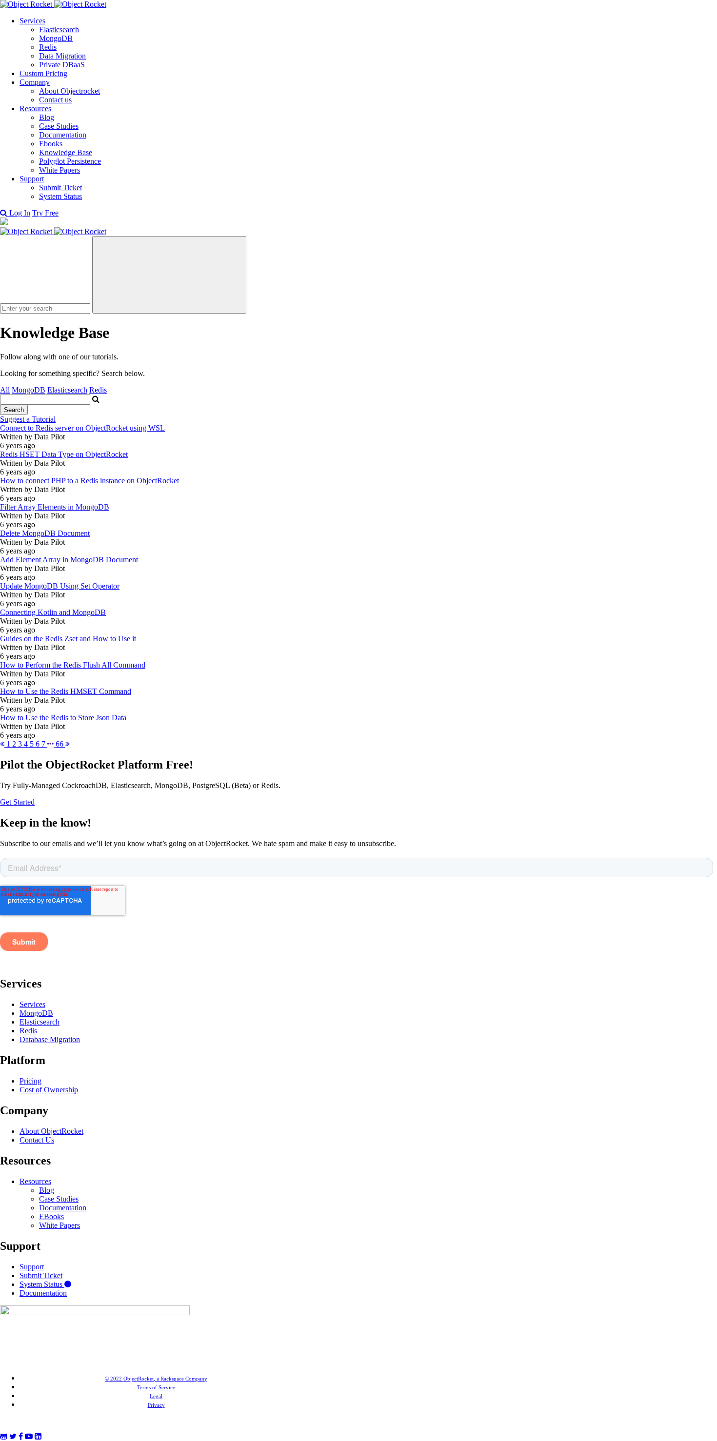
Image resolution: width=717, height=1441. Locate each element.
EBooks (51, 1216)
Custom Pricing (43, 73)
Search (14, 410)
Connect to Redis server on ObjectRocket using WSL (82, 428)
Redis (48, 47)
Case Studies (59, 126)
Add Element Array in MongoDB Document (69, 559)
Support (32, 179)
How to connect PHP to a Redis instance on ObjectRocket (89, 480)
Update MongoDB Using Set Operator (60, 586)
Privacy (156, 1405)
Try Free (45, 213)
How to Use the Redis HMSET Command (65, 691)
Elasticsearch (59, 29)
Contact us (55, 100)
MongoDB (56, 38)
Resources (35, 108)
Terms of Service (156, 1387)
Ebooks (50, 143)
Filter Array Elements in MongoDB (54, 507)
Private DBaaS (62, 64)
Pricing (30, 1081)
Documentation (62, 135)
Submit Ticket (60, 187)
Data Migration (62, 56)
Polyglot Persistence (70, 161)
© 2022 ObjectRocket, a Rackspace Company (156, 1379)
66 (60, 744)
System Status (60, 196)
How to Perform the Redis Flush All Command (72, 665)
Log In (19, 213)
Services (32, 21)
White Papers (59, 170)
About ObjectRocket (51, 1131)
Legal (156, 1396)
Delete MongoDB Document (45, 533)
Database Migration (50, 1039)
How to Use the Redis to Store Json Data (63, 717)
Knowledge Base (65, 152)
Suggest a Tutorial (28, 419)
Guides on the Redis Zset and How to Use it (68, 638)
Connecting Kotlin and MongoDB (53, 612)
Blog (46, 117)
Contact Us (37, 1140)
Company (35, 82)
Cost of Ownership (49, 1090)
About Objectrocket (69, 91)
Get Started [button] (17, 802)
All (5, 390)
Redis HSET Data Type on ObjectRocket (64, 454)
